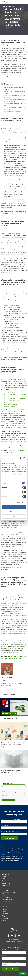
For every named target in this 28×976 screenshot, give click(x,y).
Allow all (14, 507)
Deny (14, 516)
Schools (4, 878)
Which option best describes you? (10, 831)
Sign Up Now (9, 838)
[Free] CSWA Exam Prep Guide (12, 111)
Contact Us (5, 911)
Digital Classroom (8, 6)
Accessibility (5, 918)
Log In (4, 920)
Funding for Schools (7, 902)
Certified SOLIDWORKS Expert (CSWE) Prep (15, 399)
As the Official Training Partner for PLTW (12, 641)
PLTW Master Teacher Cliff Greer (10, 619)
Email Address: (5, 825)
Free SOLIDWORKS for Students (11, 719)
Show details (20, 502)
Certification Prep (7, 899)
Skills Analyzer (6, 897)
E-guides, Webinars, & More (9, 893)
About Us (4, 909)
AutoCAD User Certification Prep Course (15, 393)
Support (4, 916)
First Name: (4, 819)
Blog (3, 895)
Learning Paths (13, 410)
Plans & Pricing (6, 885)
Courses (4, 881)
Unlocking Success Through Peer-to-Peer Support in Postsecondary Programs (13, 745)
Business (4, 876)
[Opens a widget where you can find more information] (23, 973)
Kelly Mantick (8, 33)
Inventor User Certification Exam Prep (14, 404)
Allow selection (14, 511)
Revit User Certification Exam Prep (13, 407)
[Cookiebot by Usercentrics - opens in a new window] (20, 458)
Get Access (5, 913)
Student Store (6, 883)
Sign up (9, 800)
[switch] (24, 487)
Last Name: (17, 819)
